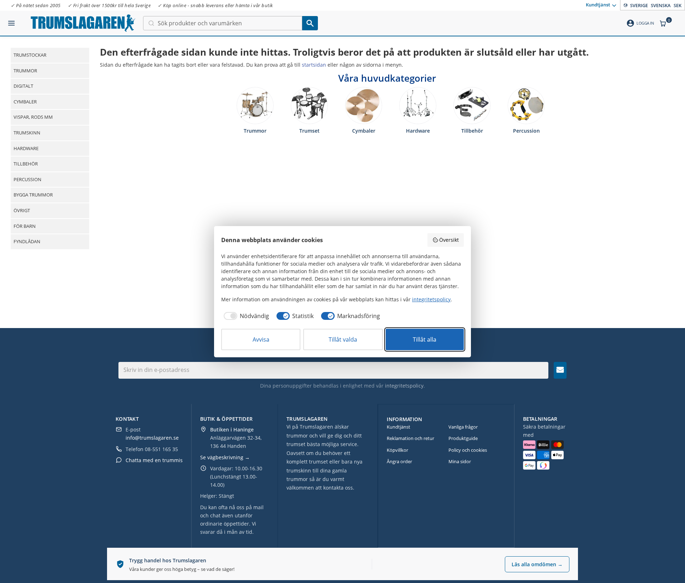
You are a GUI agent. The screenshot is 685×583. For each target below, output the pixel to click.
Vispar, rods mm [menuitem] (33, 117)
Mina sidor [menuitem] (459, 461)
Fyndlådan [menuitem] (27, 241)
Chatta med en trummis (154, 460)
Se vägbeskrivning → (225, 457)
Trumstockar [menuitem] (30, 55)
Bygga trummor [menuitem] (33, 194)
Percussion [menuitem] (27, 179)
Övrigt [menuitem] (22, 210)
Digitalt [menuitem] (23, 86)
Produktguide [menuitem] (463, 438)
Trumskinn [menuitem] (27, 132)
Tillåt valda (343, 339)
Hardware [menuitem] (26, 148)
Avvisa (261, 339)
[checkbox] (245, 316)
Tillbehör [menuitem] (26, 163)
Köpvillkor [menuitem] (397, 450)
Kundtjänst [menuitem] (598, 4)
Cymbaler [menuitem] (25, 101)
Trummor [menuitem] (25, 70)
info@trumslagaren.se (152, 437)
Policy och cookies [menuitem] (467, 450)
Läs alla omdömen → (537, 564)
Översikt (449, 239)
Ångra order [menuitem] (399, 461)
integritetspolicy (404, 385)
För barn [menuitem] (25, 226)
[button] (11, 20)
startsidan (314, 64)
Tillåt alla (424, 339)
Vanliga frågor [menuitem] (463, 427)
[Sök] (310, 23)
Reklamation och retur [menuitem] (410, 438)
